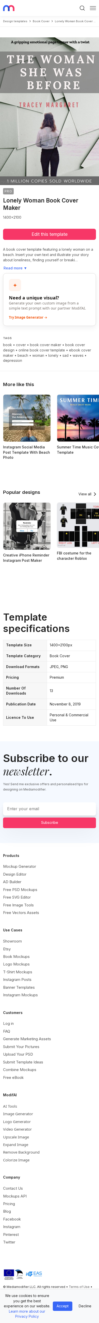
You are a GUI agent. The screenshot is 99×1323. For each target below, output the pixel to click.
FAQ (6, 1031)
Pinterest (11, 1234)
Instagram (11, 1226)
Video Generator (17, 1129)
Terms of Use (79, 1287)
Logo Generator (17, 1121)
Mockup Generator (19, 866)
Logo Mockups (16, 964)
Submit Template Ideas (23, 1062)
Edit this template (49, 234)
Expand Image (15, 1144)
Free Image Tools (18, 905)
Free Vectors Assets (21, 912)
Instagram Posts (17, 979)
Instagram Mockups (20, 995)
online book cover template (42, 350)
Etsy (7, 949)
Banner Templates (19, 987)
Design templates (15, 21)
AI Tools (10, 1106)
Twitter (9, 1242)
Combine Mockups (19, 1069)
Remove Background (21, 1152)
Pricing (9, 1203)
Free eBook (13, 1077)
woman (38, 355)
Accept (63, 1306)
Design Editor (14, 874)
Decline (85, 1306)
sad (65, 355)
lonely (53, 355)
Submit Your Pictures (21, 1046)
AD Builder (12, 881)
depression (12, 360)
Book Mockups (16, 956)
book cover (41, 21)
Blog (7, 1211)
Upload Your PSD (18, 1054)
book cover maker (45, 345)
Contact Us (13, 1188)
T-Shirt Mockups (17, 972)
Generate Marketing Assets (27, 1038)
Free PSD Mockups (20, 889)
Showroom (12, 941)
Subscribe (49, 822)
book (7, 345)
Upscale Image (16, 1136)
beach (23, 355)
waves (78, 355)
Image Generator (18, 1113)
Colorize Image (16, 1159)
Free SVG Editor (17, 897)
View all (84, 494)
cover (21, 345)
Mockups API (15, 1196)
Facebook (12, 1219)
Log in (8, 1023)
